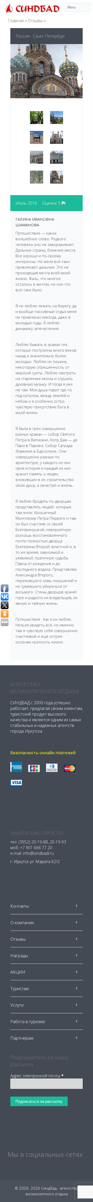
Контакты (19, 906)
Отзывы (35, 20)
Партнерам (21, 1038)
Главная (16, 20)
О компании (22, 922)
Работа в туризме (27, 1021)
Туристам (19, 988)
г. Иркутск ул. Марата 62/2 (35, 861)
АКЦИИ (17, 972)
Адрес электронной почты (37, 1076)
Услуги (17, 1005)
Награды (19, 955)
